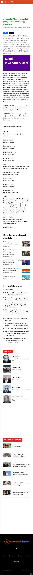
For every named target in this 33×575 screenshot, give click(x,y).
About (3, 556)
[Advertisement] (16, 421)
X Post (11, 33)
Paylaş (5, 33)
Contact (28, 556)
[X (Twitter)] (16, 549)
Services (11, 556)
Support (16, 561)
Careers (20, 556)
